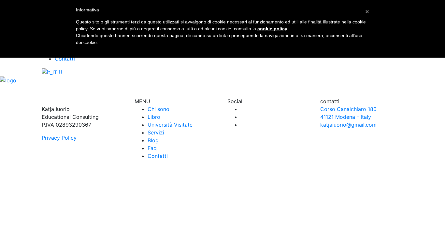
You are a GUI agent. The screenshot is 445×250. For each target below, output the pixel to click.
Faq (152, 148)
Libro (154, 117)
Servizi (156, 132)
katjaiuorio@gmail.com (348, 124)
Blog (153, 140)
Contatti (65, 58)
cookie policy (272, 28)
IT (60, 71)
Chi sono (158, 109)
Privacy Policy (59, 137)
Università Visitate (170, 124)
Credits (293, 203)
